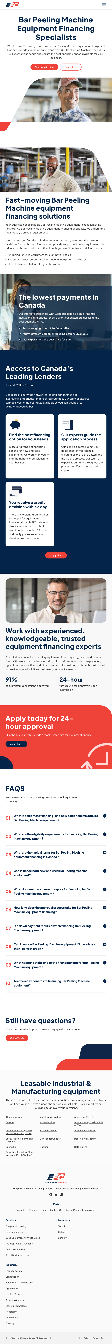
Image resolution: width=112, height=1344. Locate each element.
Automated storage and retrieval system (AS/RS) (19, 1132)
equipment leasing (53, 333)
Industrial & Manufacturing (20, 1282)
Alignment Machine (84, 1117)
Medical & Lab (13, 1294)
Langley (62, 1237)
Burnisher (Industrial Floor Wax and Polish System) (19, 1153)
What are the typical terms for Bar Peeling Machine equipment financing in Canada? (45, 855)
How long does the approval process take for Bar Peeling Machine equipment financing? (49, 910)
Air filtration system (50, 1117)
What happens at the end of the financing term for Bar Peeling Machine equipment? (52, 965)
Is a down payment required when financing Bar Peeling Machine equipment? (48, 928)
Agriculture (12, 1288)
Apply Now (56, 555)
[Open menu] (104, 4)
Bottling (44, 1146)
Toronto (62, 1226)
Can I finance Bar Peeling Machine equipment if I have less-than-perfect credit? (50, 946)
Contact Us (71, 67)
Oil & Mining (12, 1317)
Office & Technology (16, 1305)
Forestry (10, 1323)
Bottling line (80, 1146)
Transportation (14, 1270)
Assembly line (47, 1122)
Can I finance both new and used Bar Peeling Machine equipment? (46, 873)
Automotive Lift (48, 1130)
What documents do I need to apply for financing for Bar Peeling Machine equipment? (48, 891)
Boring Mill (11, 1146)
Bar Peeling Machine (85, 1138)
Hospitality (12, 1311)
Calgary (62, 1231)
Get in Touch (17, 1038)
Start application (44, 67)
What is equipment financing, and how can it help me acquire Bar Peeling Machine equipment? (52, 818)
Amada (10, 1122)
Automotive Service (85, 1130)
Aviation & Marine (15, 1300)
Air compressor (14, 1117)
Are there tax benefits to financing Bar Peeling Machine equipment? (48, 983)
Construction (12, 1276)
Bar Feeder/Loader (50, 1138)
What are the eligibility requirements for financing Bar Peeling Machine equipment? (52, 836)
